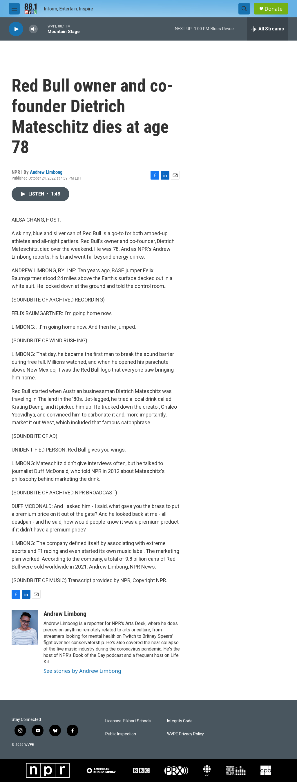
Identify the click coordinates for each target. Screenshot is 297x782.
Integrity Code (180, 721)
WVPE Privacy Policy (185, 734)
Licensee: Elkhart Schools (128, 721)
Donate (273, 9)
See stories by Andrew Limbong (82, 670)
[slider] (43, 29)
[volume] (33, 29)
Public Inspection (120, 734)
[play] (16, 29)
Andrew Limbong (46, 172)
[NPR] (48, 770)
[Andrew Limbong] (25, 627)
